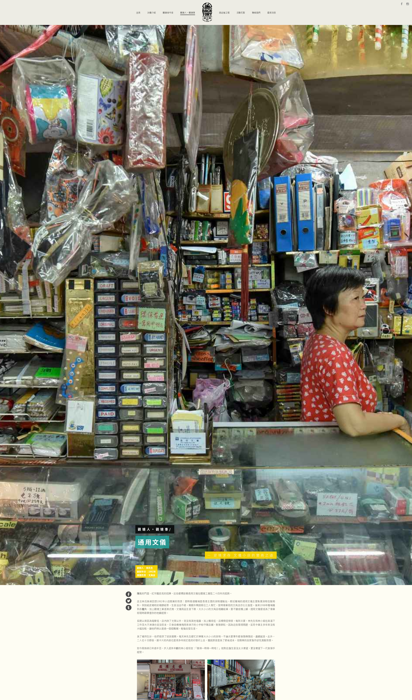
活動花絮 (241, 12)
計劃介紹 (151, 12)
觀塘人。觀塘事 (187, 12)
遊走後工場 (224, 12)
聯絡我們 (256, 12)
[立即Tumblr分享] (128, 609)
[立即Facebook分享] (128, 596)
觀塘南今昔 (168, 12)
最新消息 (271, 12)
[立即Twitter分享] (128, 603)
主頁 (138, 12)
